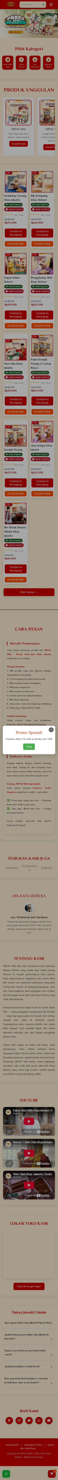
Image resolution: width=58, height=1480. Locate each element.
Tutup (29, 746)
